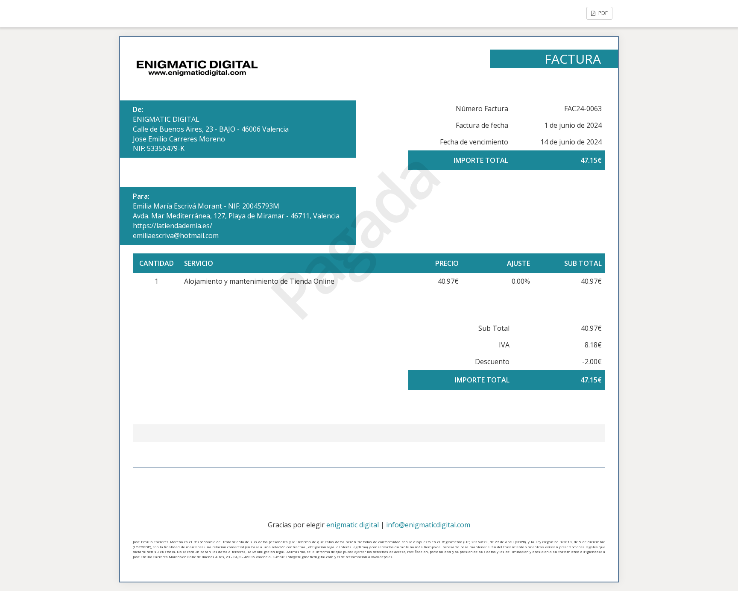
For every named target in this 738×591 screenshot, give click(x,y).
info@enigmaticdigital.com (428, 524)
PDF (602, 13)
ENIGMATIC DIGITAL (166, 119)
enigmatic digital (352, 524)
